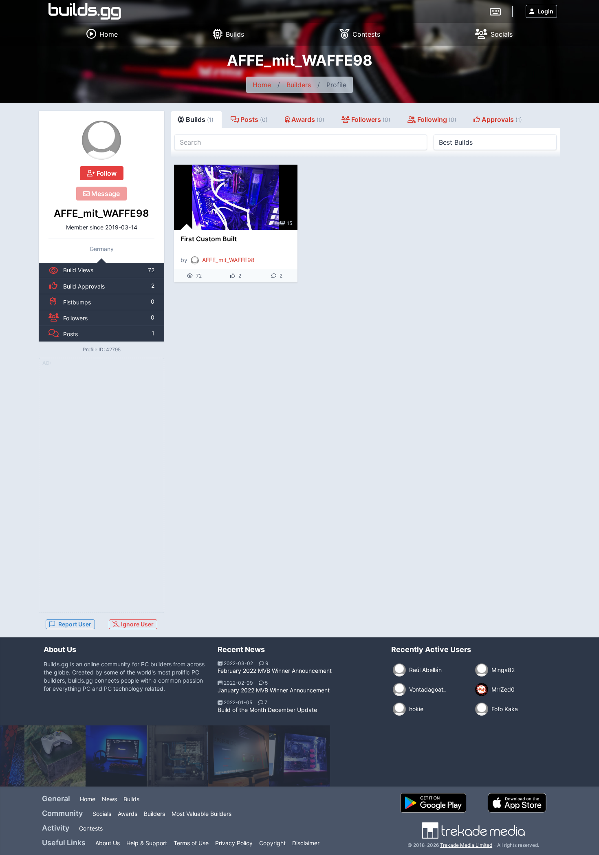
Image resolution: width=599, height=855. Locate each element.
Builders (298, 85)
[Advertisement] (101, 490)
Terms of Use (191, 843)
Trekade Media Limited (466, 845)
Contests (91, 828)
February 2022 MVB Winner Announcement (275, 670)
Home (262, 85)
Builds (131, 799)
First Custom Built (209, 239)
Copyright (272, 843)
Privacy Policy (234, 843)
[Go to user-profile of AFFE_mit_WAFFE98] (101, 140)
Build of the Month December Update (267, 709)
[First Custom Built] (235, 197)
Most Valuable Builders (201, 813)
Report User (74, 624)
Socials (101, 813)
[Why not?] (238, 756)
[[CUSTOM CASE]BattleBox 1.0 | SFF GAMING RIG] (55, 756)
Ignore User (137, 624)
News (109, 799)
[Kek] (299, 756)
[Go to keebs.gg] (495, 11)
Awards (127, 813)
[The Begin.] (116, 756)
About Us (107, 843)
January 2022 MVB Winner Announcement (274, 690)
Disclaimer (305, 843)
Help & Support (146, 843)
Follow (106, 173)
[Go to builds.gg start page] (85, 11)
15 (289, 223)
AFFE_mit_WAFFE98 (101, 213)
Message (105, 194)
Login (545, 11)
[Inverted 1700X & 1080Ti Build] (177, 756)
